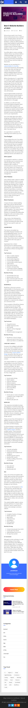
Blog (4, 698)
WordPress (16, 684)
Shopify (10, 682)
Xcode (6, 687)
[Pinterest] (15, 705)
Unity (4, 636)
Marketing (19, 677)
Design (16, 672)
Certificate (16, 698)
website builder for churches (11, 66)
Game (4, 639)
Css (4, 657)
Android (5, 629)
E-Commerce (16, 675)
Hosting (6, 677)
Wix (22, 487)
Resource (18, 680)
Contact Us (10, 698)
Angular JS (10, 672)
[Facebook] (9, 705)
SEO (5, 682)
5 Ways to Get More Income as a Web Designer (18, 611)
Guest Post (14, 589)
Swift (6, 684)
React (11, 680)
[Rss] (18, 705)
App (4, 643)
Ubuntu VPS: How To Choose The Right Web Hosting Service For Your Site (18, 603)
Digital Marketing (8, 675)
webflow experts (11, 429)
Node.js (6, 680)
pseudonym (7, 30)
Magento (12, 677)
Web (21, 30)
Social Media (17, 682)
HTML (5, 650)
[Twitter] (12, 705)
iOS (4, 632)
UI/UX (10, 684)
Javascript (6, 653)
